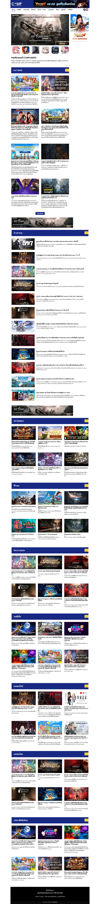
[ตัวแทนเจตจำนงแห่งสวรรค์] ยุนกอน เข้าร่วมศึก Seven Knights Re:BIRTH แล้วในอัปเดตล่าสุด (23, 442)
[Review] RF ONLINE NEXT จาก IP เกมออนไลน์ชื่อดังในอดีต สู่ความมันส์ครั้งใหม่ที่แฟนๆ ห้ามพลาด (76, 508)
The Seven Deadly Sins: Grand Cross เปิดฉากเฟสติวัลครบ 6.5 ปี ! (49, 442)
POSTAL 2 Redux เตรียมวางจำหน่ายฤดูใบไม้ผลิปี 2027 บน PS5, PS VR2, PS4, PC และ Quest (59, 296)
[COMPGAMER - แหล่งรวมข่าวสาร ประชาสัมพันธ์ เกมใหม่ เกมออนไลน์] (17, 4)
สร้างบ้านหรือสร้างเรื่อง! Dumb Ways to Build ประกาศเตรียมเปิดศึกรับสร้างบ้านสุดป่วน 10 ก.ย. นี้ (50, 738)
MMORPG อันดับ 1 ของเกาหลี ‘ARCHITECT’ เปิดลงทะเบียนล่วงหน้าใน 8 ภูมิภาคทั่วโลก (54, 93)
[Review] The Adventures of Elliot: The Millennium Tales (48, 507)
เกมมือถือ (19, 9)
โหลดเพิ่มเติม (40, 213)
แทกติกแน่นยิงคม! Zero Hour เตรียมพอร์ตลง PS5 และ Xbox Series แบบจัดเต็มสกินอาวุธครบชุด (60, 337)
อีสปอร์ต (33, 9)
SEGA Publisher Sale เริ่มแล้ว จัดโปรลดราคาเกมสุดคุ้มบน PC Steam (53, 392)
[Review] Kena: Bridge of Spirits (72, 534)
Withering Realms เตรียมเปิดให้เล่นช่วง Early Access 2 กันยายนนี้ (52, 310)
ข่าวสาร (30, 61)
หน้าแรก (13, 9)
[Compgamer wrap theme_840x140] (42, 222)
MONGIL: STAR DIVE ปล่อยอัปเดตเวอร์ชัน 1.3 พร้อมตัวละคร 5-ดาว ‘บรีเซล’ (49, 468)
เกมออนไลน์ (26, 9)
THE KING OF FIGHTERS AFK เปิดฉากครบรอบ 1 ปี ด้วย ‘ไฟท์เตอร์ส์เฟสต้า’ (76, 442)
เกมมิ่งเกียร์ (63, 9)
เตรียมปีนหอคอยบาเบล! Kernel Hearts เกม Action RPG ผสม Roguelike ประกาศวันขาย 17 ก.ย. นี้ (76, 738)
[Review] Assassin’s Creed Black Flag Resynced (24, 506)
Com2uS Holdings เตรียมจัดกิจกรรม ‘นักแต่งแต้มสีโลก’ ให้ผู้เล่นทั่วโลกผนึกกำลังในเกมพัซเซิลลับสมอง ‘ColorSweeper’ (23, 666)
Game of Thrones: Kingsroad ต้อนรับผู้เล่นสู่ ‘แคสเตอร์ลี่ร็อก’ (23, 468)
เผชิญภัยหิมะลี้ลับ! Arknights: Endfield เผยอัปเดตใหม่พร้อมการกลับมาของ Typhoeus (57, 324)
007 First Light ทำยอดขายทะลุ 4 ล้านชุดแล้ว (47, 283)
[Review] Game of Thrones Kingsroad (47, 534)
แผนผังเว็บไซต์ (61, 896)
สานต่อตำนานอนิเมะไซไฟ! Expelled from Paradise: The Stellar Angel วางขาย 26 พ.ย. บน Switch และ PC (76, 708)
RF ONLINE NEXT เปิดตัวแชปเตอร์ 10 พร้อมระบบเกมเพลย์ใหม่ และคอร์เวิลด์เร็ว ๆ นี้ (54, 196)
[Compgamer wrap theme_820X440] (40, 29)
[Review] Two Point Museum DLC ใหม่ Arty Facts (23, 535)
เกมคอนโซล (51, 9)
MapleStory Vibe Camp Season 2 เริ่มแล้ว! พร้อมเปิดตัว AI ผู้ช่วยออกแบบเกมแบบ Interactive (75, 639)
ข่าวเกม (44, 9)
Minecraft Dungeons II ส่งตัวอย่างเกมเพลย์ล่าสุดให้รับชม (50, 351)
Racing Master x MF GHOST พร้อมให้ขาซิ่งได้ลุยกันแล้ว (50, 638)
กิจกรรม (39, 9)
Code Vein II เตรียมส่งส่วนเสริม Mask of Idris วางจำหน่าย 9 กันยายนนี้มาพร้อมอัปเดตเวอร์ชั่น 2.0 (60, 365)
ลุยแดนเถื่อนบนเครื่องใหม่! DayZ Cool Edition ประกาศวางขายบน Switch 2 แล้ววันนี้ (57, 241)
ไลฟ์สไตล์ (70, 9)
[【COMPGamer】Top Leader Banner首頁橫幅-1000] (61, 4)
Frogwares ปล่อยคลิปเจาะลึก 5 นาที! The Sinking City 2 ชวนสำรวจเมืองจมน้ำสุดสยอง (55, 161)
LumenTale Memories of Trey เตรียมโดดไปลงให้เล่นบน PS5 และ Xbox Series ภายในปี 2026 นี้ (60, 269)
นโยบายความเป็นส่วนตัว (51, 896)
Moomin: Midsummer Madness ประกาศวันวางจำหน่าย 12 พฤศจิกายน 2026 (55, 379)
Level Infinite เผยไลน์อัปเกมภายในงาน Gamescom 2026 (24, 196)
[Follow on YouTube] (87, 9)
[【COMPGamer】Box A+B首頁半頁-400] (79, 28)
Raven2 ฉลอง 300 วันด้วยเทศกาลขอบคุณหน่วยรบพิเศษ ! (76, 468)
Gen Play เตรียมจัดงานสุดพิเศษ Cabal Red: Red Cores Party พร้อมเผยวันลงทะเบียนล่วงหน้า (23, 737)
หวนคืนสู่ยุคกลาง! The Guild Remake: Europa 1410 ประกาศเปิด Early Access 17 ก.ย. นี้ (58, 255)
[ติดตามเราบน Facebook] (84, 9)
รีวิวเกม (57, 9)
